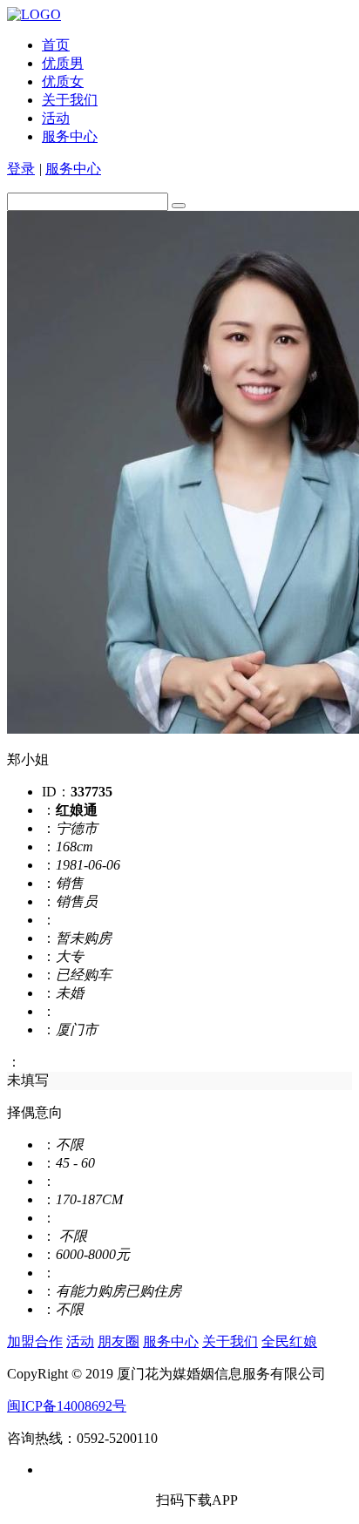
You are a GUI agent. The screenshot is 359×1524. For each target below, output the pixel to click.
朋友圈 (118, 1341)
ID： (56, 791)
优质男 (63, 63)
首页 (56, 44)
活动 (56, 118)
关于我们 (70, 99)
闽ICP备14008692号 (66, 1406)
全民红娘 (289, 1341)
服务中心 (70, 136)
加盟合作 (35, 1341)
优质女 (63, 81)
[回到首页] (34, 14)
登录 (21, 168)
